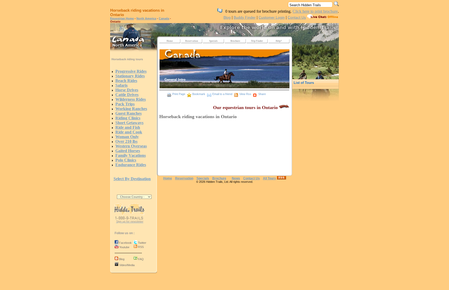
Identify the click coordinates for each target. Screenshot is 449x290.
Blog (227, 17)
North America (146, 18)
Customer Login (272, 17)
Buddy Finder (245, 17)
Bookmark (198, 94)
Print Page (178, 94)
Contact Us (297, 17)
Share (262, 94)
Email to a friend (222, 94)
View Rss (245, 94)
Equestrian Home (122, 18)
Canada (164, 18)
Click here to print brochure (315, 11)
